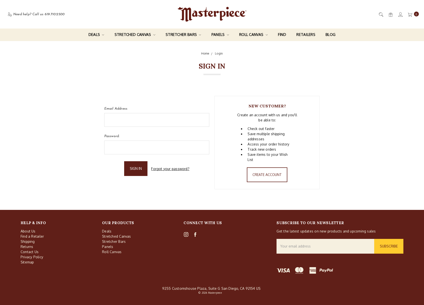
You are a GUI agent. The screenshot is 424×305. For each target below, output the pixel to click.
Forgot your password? (170, 169)
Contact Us (30, 252)
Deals (95, 34)
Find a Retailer (32, 236)
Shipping (28, 241)
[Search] (380, 14)
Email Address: (116, 109)
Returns (27, 247)
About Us (28, 231)
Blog (330, 34)
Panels (219, 34)
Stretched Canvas (133, 34)
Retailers (305, 34)
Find (282, 34)
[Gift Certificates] (390, 14)
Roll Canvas (252, 34)
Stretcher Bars (182, 34)
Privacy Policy (32, 257)
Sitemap (27, 262)
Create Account (267, 175)
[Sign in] (400, 14)
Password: (111, 136)
